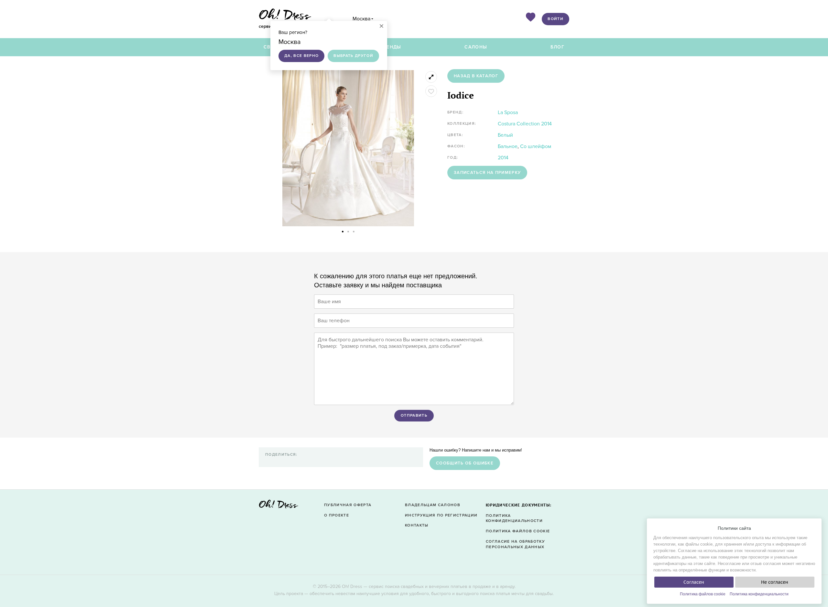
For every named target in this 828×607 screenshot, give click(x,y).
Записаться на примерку (487, 172)
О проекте (336, 515)
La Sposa (508, 112)
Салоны (475, 47)
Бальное (508, 146)
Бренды (390, 47)
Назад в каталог (476, 76)
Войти (555, 18)
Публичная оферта (347, 505)
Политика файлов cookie (702, 594)
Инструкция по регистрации (441, 515)
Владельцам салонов (432, 505)
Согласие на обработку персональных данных (515, 544)
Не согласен (774, 582)
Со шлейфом (535, 146)
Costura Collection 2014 (525, 124)
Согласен (693, 582)
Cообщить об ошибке (465, 463)
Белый (505, 135)
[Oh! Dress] (278, 506)
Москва (361, 19)
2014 (503, 157)
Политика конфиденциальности (759, 594)
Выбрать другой (353, 55)
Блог (557, 47)
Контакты (417, 525)
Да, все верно (301, 55)
